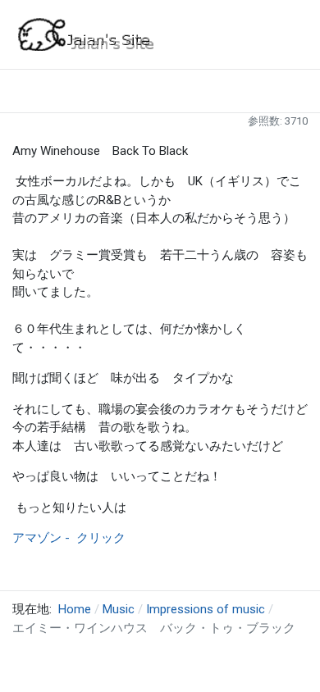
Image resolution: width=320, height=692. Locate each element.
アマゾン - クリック (69, 537)
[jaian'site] (86, 34)
